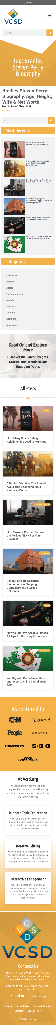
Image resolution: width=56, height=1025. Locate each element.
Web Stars (11, 306)
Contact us (19, 1011)
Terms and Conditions (42, 1006)
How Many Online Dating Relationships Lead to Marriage (37, 143)
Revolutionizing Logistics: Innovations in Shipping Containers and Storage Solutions (39, 201)
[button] (49, 16)
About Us (8, 1006)
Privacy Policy (22, 1006)
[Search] (49, 32)
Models (10, 300)
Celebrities (11, 275)
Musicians (11, 325)
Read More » (6, 111)
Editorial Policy (34, 1011)
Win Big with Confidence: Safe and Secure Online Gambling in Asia (38, 237)
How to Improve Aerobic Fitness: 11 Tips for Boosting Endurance (39, 219)
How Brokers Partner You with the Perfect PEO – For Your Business (38, 181)
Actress (10, 281)
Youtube (10, 312)
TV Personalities (14, 294)
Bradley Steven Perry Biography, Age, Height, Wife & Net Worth (27, 96)
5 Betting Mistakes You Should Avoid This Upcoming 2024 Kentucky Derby (37, 163)
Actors (9, 287)
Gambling (11, 318)
